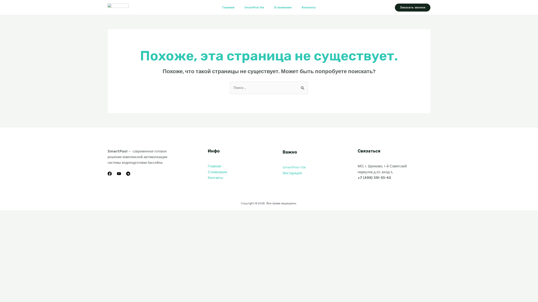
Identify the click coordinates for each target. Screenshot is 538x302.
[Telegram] (128, 174)
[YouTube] (119, 174)
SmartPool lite (254, 7)
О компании (283, 7)
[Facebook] (110, 174)
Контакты (309, 7)
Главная (228, 7)
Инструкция (292, 173)
